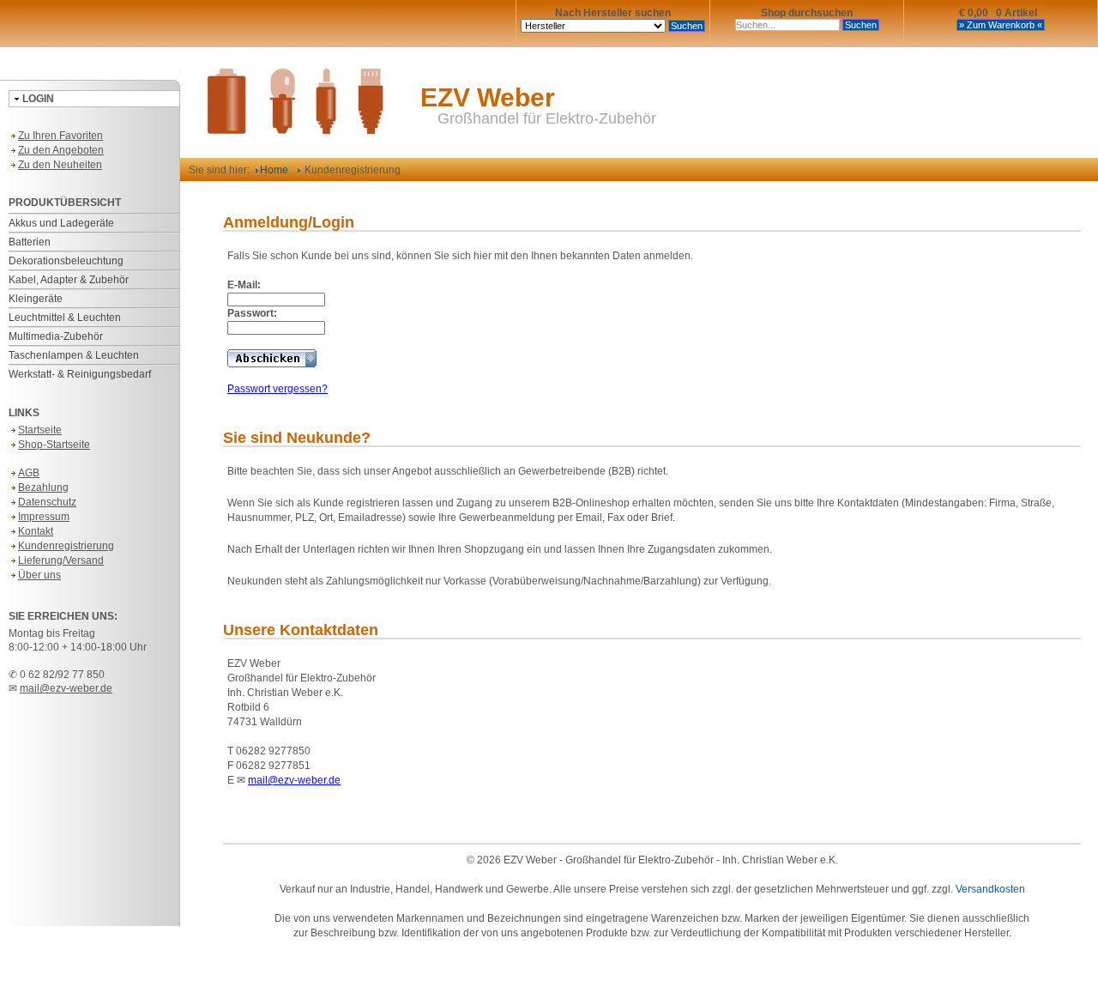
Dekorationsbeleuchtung (66, 261)
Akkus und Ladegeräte (61, 223)
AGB (28, 473)
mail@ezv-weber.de (66, 688)
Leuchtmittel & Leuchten (65, 318)
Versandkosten (990, 889)
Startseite (40, 430)
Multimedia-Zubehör (56, 336)
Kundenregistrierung (66, 546)
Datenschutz (47, 502)
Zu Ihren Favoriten (60, 136)
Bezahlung (43, 487)
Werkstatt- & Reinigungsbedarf (80, 374)
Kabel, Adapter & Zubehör (69, 280)
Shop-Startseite (54, 445)
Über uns (39, 575)
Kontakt (35, 531)
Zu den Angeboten (61, 150)
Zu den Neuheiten (60, 165)
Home (274, 170)
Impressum (43, 517)
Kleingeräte (36, 299)
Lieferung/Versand (61, 560)
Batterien (30, 242)
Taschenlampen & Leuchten (74, 355)
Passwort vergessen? (277, 389)
